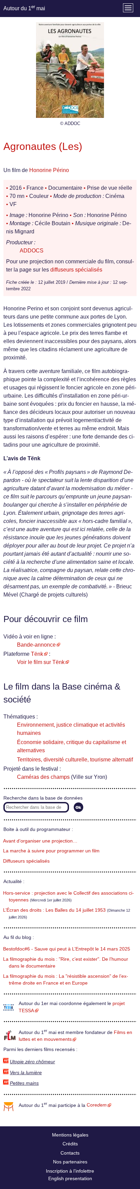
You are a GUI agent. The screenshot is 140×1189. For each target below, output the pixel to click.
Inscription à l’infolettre (70, 1171)
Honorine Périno (49, 170)
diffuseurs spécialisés (76, 270)
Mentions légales (70, 1135)
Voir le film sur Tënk (41, 662)
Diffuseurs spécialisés (26, 861)
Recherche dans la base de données (43, 798)
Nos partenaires (70, 1161)
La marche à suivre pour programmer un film (51, 850)
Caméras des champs (43, 777)
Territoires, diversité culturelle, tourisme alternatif (75, 759)
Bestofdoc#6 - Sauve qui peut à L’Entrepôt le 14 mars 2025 (66, 949)
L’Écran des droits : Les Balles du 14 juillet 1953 (54, 910)
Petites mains (24, 1083)
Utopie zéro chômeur (32, 1061)
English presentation (70, 1178)
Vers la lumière (26, 1072)
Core (97, 1105)
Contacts (70, 1153)
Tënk (37, 654)
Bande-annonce (36, 645)
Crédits (70, 1143)
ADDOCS (31, 250)
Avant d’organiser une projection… (40, 841)
